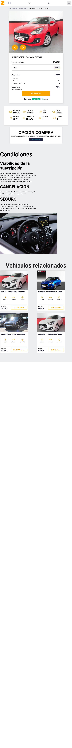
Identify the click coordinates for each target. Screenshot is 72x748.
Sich (10, 8)
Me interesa (36, 93)
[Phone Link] (48, 3)
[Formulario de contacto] (29, 3)
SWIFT (25, 8)
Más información (36, 139)
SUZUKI (21, 8)
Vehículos (14, 8)
